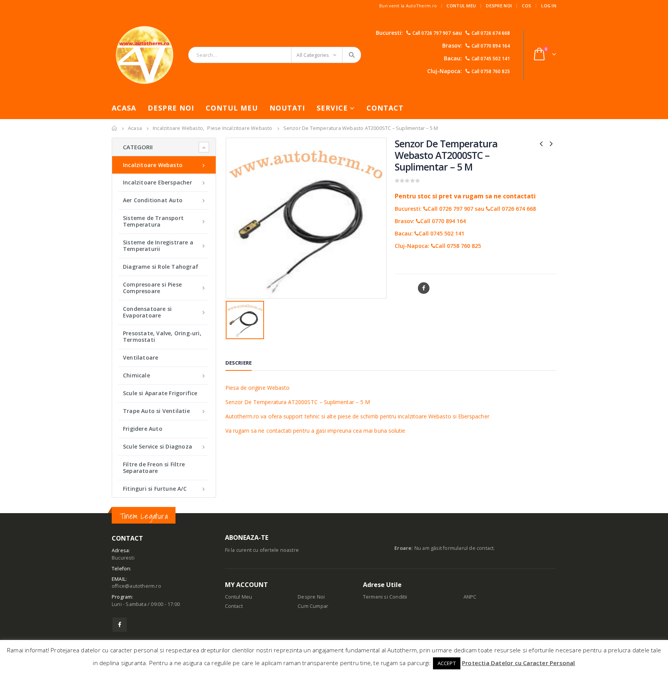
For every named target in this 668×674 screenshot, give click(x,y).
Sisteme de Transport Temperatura (153, 221)
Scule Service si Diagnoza (157, 446)
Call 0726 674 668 (491, 33)
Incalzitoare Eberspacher (157, 182)
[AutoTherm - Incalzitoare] (144, 54)
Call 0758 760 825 (491, 71)
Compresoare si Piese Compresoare (152, 288)
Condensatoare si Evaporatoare (147, 312)
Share (403, 288)
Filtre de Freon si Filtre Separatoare (154, 467)
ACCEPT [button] (447, 663)
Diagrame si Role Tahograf (160, 266)
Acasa (124, 108)
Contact (385, 108)
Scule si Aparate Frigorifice (160, 393)
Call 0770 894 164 (491, 46)
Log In (548, 6)
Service (332, 108)
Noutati (287, 108)
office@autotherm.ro (136, 586)
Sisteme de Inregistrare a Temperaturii (158, 246)
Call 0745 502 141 (491, 58)
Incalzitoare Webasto (152, 165)
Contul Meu (461, 6)
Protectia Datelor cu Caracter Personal (518, 663)
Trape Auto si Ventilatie (156, 411)
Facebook (423, 288)
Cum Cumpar (313, 606)
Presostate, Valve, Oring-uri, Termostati (162, 336)
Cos (526, 6)
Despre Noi (499, 6)
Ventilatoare (140, 357)
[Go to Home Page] (114, 128)
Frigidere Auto (142, 428)
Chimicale (136, 375)
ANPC (470, 597)
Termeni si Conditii (385, 597)
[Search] (352, 55)
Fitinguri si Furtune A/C (155, 488)
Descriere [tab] (238, 362)
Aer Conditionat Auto (152, 200)
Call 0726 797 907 (431, 33)
